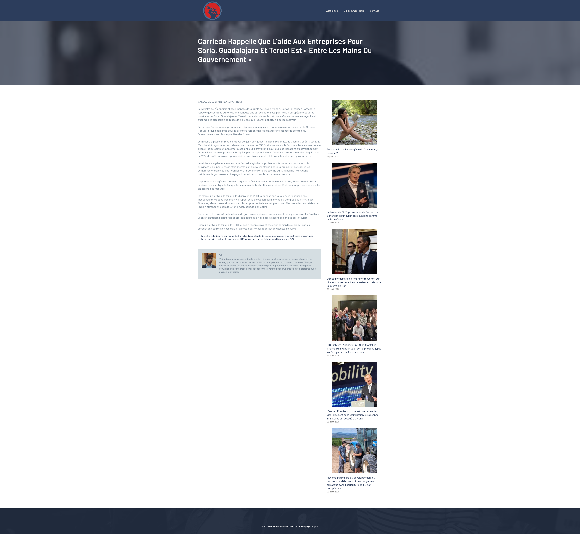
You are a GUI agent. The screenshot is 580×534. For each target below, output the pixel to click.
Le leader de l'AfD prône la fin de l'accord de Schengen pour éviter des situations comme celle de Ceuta (353, 216)
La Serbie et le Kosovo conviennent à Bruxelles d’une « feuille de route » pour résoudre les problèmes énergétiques (257, 236)
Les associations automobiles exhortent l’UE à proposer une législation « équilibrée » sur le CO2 (247, 239)
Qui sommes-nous (354, 10)
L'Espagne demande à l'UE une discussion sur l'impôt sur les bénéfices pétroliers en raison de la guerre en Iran (354, 282)
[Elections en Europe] (213, 10)
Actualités (332, 10)
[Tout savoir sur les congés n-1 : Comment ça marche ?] (354, 143)
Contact (374, 10)
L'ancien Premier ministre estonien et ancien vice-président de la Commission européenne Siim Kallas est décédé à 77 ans (353, 415)
